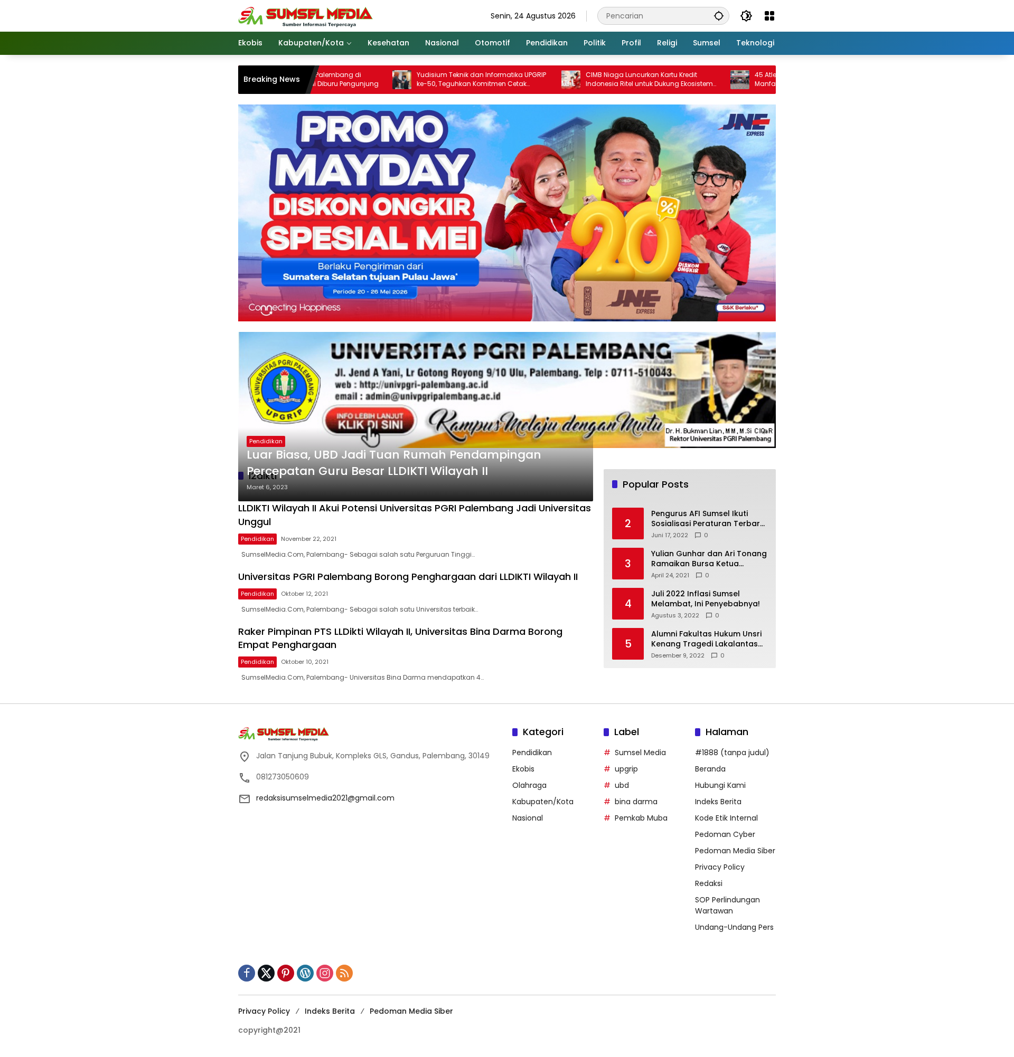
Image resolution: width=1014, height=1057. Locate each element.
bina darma (636, 801)
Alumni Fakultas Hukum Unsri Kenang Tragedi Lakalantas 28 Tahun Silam (706, 639)
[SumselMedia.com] (305, 15)
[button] (718, 15)
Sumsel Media (640, 752)
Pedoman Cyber (725, 834)
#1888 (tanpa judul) (732, 752)
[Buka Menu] (769, 15)
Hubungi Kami (720, 785)
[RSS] (344, 973)
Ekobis (523, 769)
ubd (622, 785)
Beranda (710, 769)
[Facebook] (246, 973)
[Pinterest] (285, 973)
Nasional (527, 818)
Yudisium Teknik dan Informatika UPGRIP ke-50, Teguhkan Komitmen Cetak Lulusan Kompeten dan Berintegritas (437, 80)
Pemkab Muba (641, 818)
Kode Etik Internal (726, 818)
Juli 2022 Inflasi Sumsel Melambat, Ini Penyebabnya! (705, 599)
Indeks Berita (718, 801)
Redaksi (708, 883)
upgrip (626, 769)
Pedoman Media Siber (735, 850)
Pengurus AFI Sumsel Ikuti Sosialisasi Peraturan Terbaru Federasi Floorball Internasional (708, 519)
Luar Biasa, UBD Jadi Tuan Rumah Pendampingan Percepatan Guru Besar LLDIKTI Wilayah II (394, 463)
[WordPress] (305, 973)
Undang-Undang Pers (734, 927)
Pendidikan (266, 441)
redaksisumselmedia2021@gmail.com (325, 798)
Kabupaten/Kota (543, 801)
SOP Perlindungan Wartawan (727, 905)
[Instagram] (324, 973)
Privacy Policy (720, 867)
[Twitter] (266, 973)
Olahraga (529, 785)
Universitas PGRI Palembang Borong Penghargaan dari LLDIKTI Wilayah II (408, 576)
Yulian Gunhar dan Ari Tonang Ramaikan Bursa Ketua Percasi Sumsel (709, 559)
